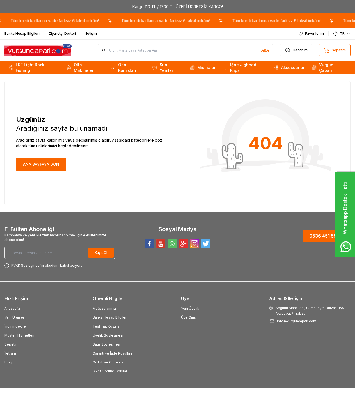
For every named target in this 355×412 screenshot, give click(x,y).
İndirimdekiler (15, 326)
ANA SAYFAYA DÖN (41, 164)
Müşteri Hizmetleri (19, 335)
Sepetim (11, 344)
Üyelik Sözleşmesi (108, 335)
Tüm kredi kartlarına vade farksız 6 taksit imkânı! (51, 20)
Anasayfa (12, 308)
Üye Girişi (188, 317)
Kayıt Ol (101, 252)
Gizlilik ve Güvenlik (108, 362)
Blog (8, 362)
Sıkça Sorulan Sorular (110, 371)
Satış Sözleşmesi (107, 344)
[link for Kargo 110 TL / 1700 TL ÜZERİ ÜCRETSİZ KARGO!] (177, 6)
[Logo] (38, 50)
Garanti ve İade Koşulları (112, 353)
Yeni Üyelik (190, 308)
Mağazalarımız (104, 308)
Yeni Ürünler (14, 317)
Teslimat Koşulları (107, 326)
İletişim (10, 353)
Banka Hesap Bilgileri (110, 317)
